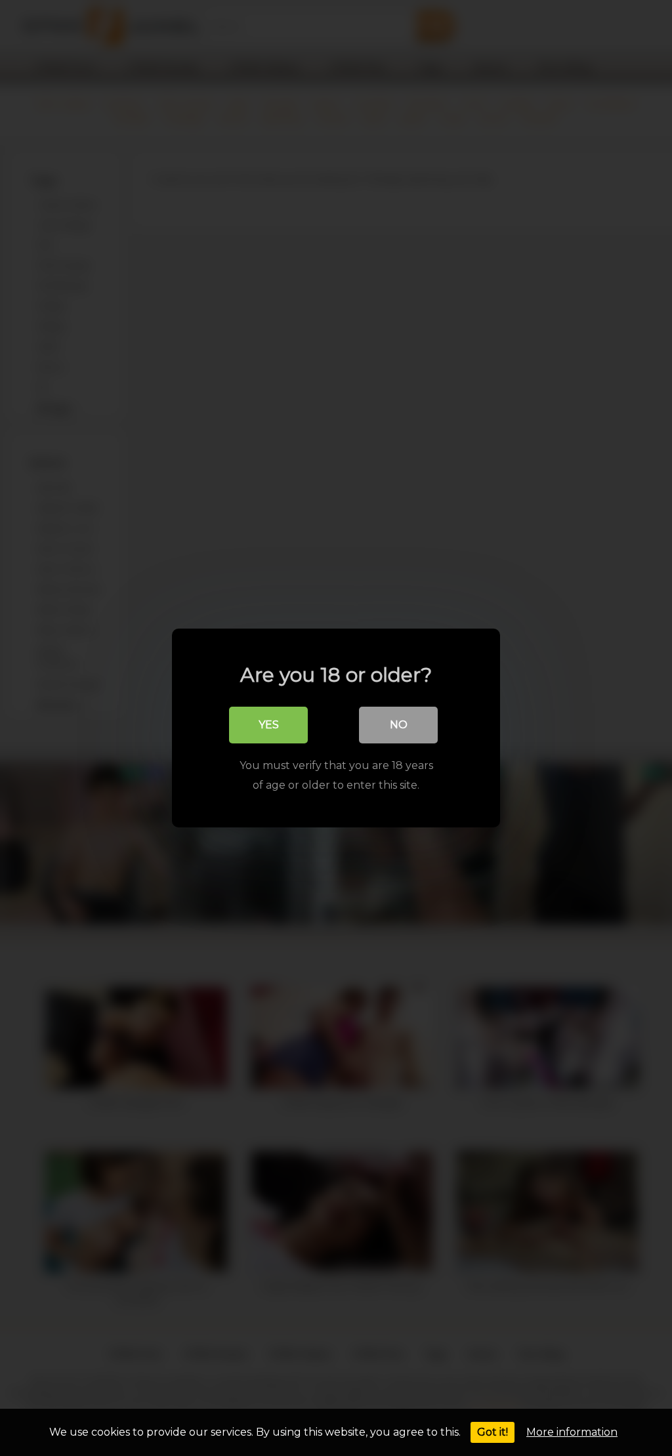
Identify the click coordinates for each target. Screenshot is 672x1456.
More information (572, 1432)
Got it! (492, 1432)
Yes (269, 724)
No (399, 724)
